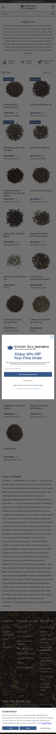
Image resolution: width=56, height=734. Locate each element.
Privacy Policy (30, 388)
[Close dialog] (52, 337)
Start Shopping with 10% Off (28, 374)
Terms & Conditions (36, 388)
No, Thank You (28, 380)
